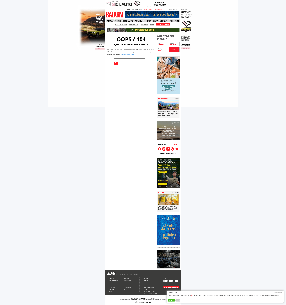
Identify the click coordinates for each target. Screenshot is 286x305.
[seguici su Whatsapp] (172, 281)
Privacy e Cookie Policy (150, 293)
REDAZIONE (135, 9)
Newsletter (147, 289)
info (192, 295)
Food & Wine (112, 285)
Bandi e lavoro (133, 24)
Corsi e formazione (121, 24)
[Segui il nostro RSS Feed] (177, 281)
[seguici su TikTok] (170, 281)
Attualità (112, 287)
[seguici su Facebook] (164, 281)
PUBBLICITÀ (128, 9)
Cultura (111, 278)
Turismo (111, 283)
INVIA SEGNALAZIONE (148, 9)
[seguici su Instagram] (167, 281)
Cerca (173, 49)
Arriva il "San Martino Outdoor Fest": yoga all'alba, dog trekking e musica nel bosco (168, 113)
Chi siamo (146, 278)
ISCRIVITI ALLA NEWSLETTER (168, 153)
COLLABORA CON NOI (159, 9)
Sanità (111, 291)
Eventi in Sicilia (113, 280)
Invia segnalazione (149, 287)
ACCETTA (171, 300)
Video (152, 24)
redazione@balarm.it (128, 54)
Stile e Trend (127, 280)
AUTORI (140, 9)
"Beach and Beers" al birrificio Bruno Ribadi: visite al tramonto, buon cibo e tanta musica (168, 208)
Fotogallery (144, 24)
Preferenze (178, 300)
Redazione (146, 280)
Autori (145, 283)
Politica (111, 289)
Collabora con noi (149, 291)
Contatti (146, 285)
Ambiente (126, 278)
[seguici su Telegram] (175, 281)
